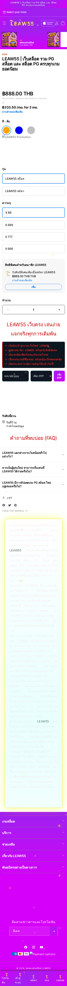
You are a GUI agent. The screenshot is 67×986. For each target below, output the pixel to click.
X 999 (9, 225)
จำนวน (6, 300)
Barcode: (24, 75)
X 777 (8, 237)
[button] (4, 23)
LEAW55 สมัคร (14, 191)
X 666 (9, 248)
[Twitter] (10, 505)
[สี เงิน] (31, 130)
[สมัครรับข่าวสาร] (54, 931)
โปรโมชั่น (5, 980)
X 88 (8, 212)
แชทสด (60, 980)
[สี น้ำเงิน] (19, 130)
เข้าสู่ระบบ (18, 980)
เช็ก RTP (59, 376)
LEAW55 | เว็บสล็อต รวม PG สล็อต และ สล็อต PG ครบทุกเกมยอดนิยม (33, 3)
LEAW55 (15, 550)
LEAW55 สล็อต (14, 178)
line (47, 980)
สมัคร (33, 980)
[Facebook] (4, 505)
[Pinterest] (16, 505)
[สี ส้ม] (6, 130)
